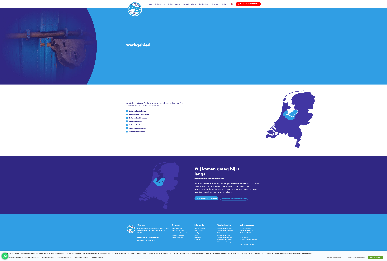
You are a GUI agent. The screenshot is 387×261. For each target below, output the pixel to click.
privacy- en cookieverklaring (301, 253)
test (232, 4)
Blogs (196, 235)
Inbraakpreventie (177, 237)
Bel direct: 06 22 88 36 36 (249, 4)
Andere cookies (97, 257)
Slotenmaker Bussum (137, 125)
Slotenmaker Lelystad (137, 111)
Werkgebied (199, 233)
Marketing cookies (81, 257)
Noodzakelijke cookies (13, 257)
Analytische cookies (64, 257)
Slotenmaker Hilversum (138, 118)
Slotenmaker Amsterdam (139, 114)
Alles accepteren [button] (375, 257)
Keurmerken (199, 230)
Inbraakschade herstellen (180, 233)
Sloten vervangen (174, 4)
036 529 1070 (244, 237)
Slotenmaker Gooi (223, 235)
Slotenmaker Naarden (137, 128)
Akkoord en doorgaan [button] (356, 257)
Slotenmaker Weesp (137, 131)
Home (150, 4)
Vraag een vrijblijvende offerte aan (234, 198)
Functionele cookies (31, 257)
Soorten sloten (204, 4)
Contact (224, 4)
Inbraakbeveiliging (189, 4)
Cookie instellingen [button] (334, 257)
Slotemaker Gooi (135, 121)
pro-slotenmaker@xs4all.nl (249, 239)
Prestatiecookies (48, 257)
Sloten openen (160, 4)
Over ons (215, 4)
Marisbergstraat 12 (246, 230)
